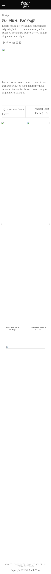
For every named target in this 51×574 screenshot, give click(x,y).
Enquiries (19, 564)
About (8, 564)
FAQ (29, 564)
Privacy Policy (26, 566)
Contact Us (39, 564)
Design (6, 15)
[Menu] (3, 4)
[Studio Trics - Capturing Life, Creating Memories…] (25, 4)
